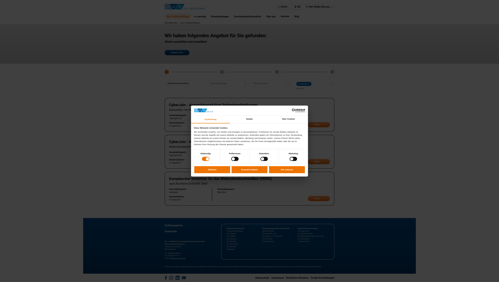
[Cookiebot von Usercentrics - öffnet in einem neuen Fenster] (293, 110)
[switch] (235, 159)
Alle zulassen (287, 169)
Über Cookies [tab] (288, 119)
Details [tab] (249, 119)
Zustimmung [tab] (210, 119)
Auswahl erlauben (249, 169)
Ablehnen (212, 169)
